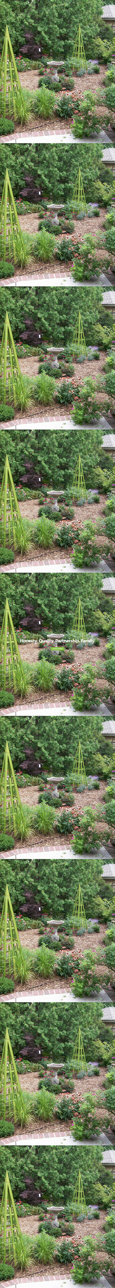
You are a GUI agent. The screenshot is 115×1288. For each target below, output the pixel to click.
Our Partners (90, 6)
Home (48, 6)
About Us (56, 6)
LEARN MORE (58, 649)
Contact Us (100, 6)
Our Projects (79, 6)
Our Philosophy (67, 6)
